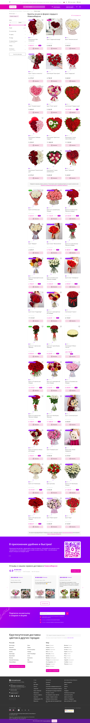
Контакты (52, 2)
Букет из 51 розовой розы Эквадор (53, 210)
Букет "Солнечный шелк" (71, 415)
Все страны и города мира (52, 670)
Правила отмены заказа (51, 699)
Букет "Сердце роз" (70, 73)
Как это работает (46, 720)
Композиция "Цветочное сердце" (53, 138)
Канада (70, 649)
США (54, 662)
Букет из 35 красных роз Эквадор (34, 518)
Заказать (37, 48)
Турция (70, 662)
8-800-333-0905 (70, 637)
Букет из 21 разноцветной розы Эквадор (53, 382)
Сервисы (59, 2)
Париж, (66, 651)
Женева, (48, 657)
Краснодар (11, 653)
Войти (79, 2)
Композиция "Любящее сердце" (34, 138)
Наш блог (36, 697)
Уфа (28, 660)
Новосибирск (12, 662)
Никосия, (66, 647)
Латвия (68, 655)
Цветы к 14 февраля (69, 699)
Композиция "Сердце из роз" (72, 106)
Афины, (48, 645)
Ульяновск (30, 657)
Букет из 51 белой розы (34, 483)
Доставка (27, 2)
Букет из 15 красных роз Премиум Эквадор (34, 416)
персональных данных (46, 617)
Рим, (65, 657)
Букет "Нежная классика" (71, 39)
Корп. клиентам (46, 2)
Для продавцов (40, 2)
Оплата (30, 2)
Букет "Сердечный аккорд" (53, 39)
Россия (70, 645)
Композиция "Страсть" (71, 311)
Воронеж (11, 647)
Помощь (56, 2)
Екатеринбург (12, 649)
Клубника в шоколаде (69, 692)
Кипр (70, 647)
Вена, (47, 651)
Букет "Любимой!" (69, 170)
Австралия (71, 660)
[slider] (9, 25)
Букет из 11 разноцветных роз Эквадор (53, 312)
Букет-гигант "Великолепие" (54, 243)
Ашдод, (48, 647)
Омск (28, 645)
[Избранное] (77, 7)
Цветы (65, 684)
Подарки (66, 690)
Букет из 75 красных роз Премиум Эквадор (71, 210)
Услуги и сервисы (38, 694)
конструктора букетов (67, 532)
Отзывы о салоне (50, 692)
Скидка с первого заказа (52, 697)
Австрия (51, 651)
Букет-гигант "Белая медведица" (70, 450)
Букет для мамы (51, 483)
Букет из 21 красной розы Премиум (53, 346)
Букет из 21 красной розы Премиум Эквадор (71, 244)
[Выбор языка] (64, 2)
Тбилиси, (66, 664)
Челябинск (30, 662)
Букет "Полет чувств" (52, 106)
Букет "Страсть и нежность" (35, 73)
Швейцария (53, 657)
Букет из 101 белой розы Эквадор (71, 484)
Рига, (65, 655)
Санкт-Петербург (31, 653)
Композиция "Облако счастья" (70, 346)
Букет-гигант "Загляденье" (71, 277)
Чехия (68, 653)
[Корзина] (80, 7)
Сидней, (66, 660)
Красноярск (12, 655)
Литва (52, 653)
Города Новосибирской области (17, 666)
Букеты (66, 686)
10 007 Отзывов (26, 571)
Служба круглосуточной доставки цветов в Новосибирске (23, 713)
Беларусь (52, 666)
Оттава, (66, 649)
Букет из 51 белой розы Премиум (53, 416)
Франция (70, 651)
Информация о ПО (38, 699)
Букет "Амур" (68, 517)
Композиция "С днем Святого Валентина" (70, 138)
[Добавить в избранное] (42, 20)
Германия (52, 649)
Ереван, (48, 655)
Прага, (65, 653)
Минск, (47, 666)
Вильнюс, (48, 653)
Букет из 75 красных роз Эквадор (34, 382)
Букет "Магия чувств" (52, 517)
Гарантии (34, 2)
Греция (52, 645)
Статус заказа (72, 2)
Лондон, (48, 660)
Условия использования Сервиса (54, 688)
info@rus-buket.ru (14, 693)
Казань (11, 651)
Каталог (14, 6)
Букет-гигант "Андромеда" (35, 311)
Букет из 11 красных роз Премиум (34, 346)
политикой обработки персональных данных (55, 622)
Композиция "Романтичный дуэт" (35, 171)
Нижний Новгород (13, 660)
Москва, (66, 645)
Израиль (52, 647)
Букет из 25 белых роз (34, 209)
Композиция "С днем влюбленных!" (52, 171)
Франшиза (36, 692)
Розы (65, 688)
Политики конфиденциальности (53, 686)
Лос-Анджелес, (49, 662)
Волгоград (11, 645)
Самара (29, 651)
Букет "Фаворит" (32, 243)
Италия (68, 657)
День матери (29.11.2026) (70, 701)
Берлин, (48, 649)
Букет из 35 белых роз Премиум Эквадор (52, 278)
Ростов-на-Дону (31, 649)
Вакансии (36, 701)
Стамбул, (66, 662)
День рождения (68, 682)
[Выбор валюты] (66, 2)
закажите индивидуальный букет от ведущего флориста (54, 185)
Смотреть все (45, 603)
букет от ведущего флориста (54, 534)
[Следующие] (83, 588)
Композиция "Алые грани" (53, 73)
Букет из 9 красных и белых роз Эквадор (35, 450)
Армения (52, 655)
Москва (11, 657)
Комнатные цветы (68, 694)
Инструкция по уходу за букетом (53, 690)
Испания (52, 664)
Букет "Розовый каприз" (34, 106)
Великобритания (54, 660)
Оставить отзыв (76, 571)
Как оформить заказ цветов (52, 694)
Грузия (70, 664)
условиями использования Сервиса (53, 619)
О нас (24, 2)
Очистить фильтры (17, 54)
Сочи (28, 655)
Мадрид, (48, 664)
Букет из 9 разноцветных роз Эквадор (35, 278)
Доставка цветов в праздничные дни (53, 701)
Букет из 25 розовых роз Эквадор (71, 382)
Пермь (29, 647)
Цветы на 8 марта (68, 697)
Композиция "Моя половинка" (33, 40)
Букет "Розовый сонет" (52, 449)
